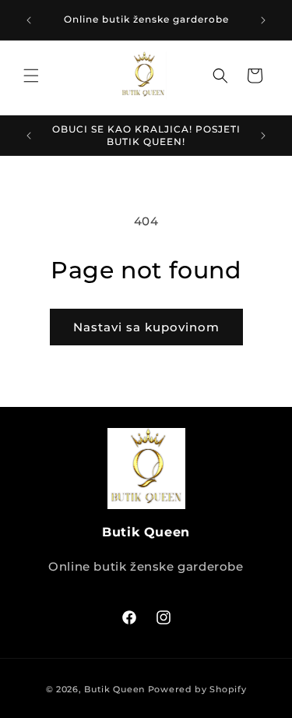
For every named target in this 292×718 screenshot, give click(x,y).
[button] (31, 75)
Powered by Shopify (197, 689)
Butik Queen (114, 689)
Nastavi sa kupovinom (146, 327)
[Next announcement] (263, 20)
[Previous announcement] (29, 20)
